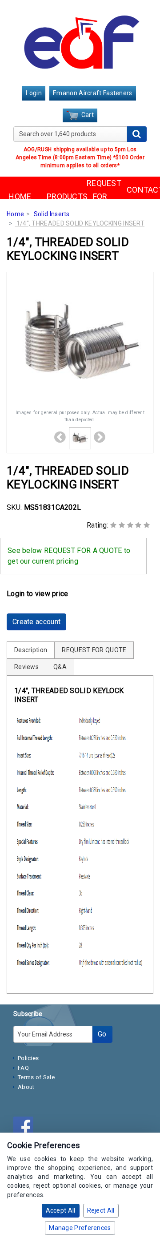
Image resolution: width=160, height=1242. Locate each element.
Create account (36, 621)
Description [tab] (30, 649)
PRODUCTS (60, 196)
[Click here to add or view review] (130, 525)
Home (15, 214)
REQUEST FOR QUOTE (100, 196)
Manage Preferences (80, 1227)
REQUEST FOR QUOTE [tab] (94, 649)
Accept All (61, 1210)
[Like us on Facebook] (25, 1128)
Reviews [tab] (26, 666)
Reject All (101, 1210)
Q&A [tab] (60, 666)
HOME (19, 196)
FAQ (23, 1068)
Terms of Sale (36, 1077)
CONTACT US (140, 196)
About (26, 1087)
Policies (28, 1058)
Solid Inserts (52, 214)
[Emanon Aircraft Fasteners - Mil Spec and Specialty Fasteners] (80, 43)
